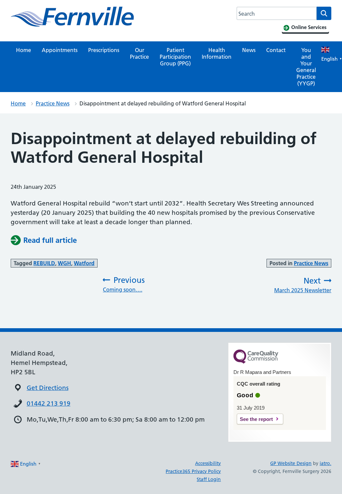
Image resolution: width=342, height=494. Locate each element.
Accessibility (208, 463)
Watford (84, 263)
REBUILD (44, 263)
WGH (64, 263)
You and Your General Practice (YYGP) (306, 67)
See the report (256, 419)
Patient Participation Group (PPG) (175, 57)
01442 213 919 (48, 403)
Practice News (52, 103)
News (248, 50)
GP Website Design (291, 463)
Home (23, 50)
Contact (276, 50)
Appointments (59, 50)
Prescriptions (103, 50)
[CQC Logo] (255, 362)
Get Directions (47, 388)
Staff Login (209, 479)
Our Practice (139, 53)
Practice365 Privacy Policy (193, 471)
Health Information (216, 53)
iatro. (325, 463)
